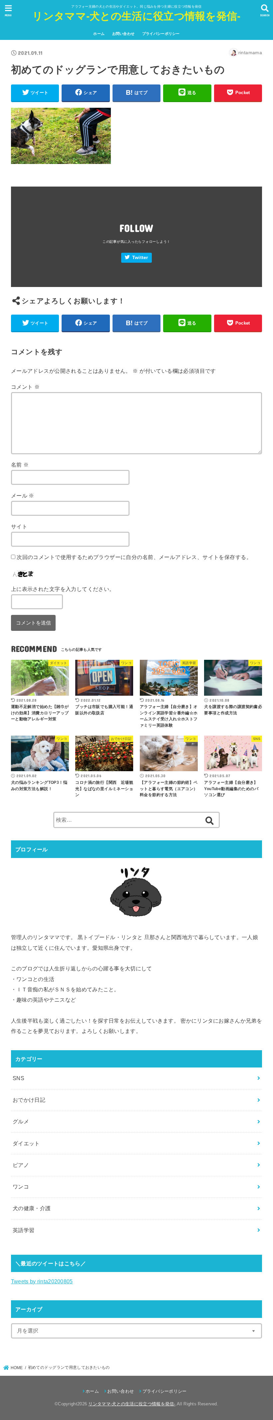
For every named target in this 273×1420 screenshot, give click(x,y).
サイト (19, 526)
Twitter (140, 257)
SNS (18, 1078)
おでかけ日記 (29, 1100)
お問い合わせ (123, 34)
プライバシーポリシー (161, 34)
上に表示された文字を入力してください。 (63, 589)
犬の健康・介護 (32, 1208)
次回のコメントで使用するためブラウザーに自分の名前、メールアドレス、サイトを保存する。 (134, 557)
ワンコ (21, 1187)
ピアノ (21, 1165)
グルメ (21, 1121)
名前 (20, 465)
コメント (25, 387)
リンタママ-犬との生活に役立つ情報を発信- (136, 16)
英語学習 (24, 1230)
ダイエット (26, 1143)
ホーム (99, 34)
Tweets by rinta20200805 (42, 1281)
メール (22, 495)
